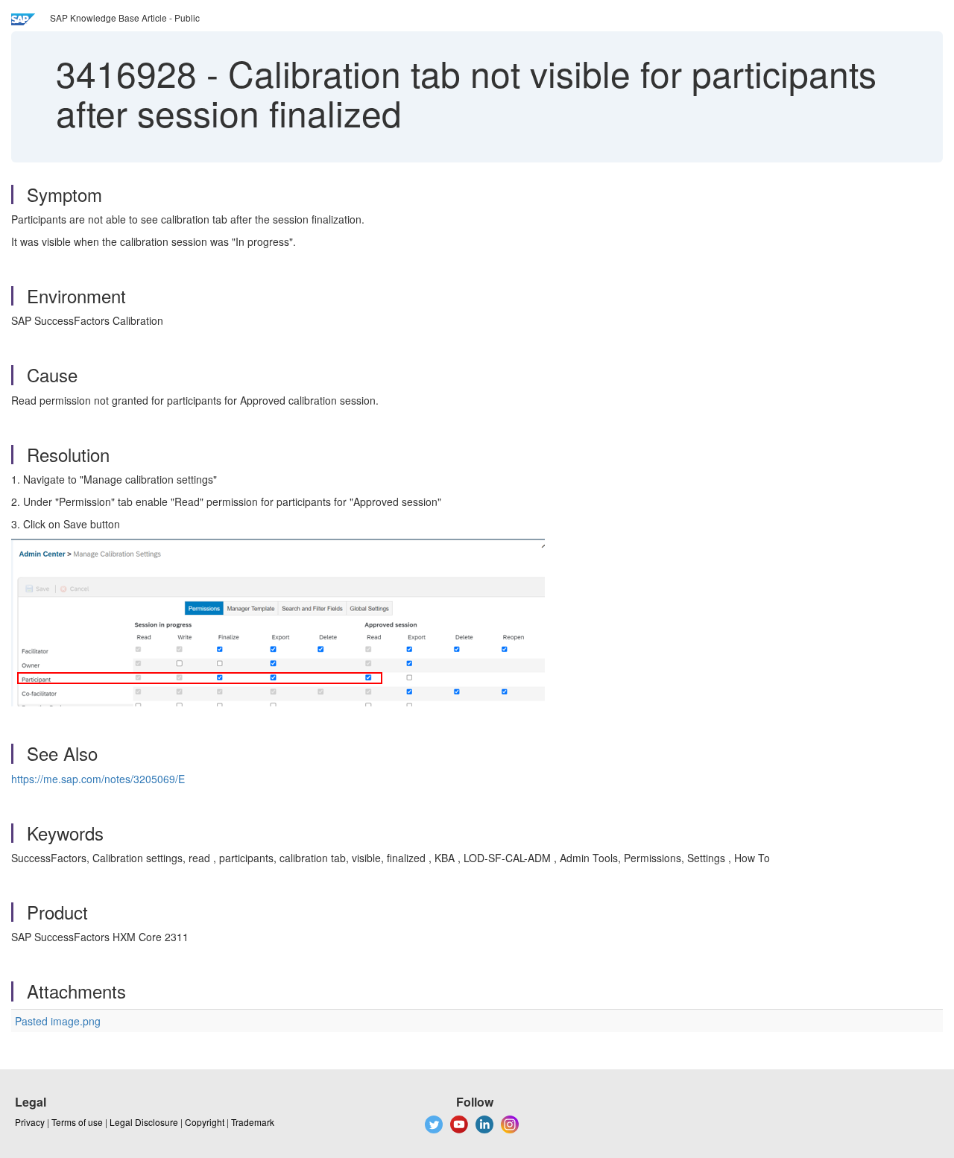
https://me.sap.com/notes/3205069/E (98, 778)
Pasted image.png (58, 1020)
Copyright (204, 1122)
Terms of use (77, 1122)
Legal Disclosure (144, 1122)
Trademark (252, 1122)
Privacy (30, 1122)
